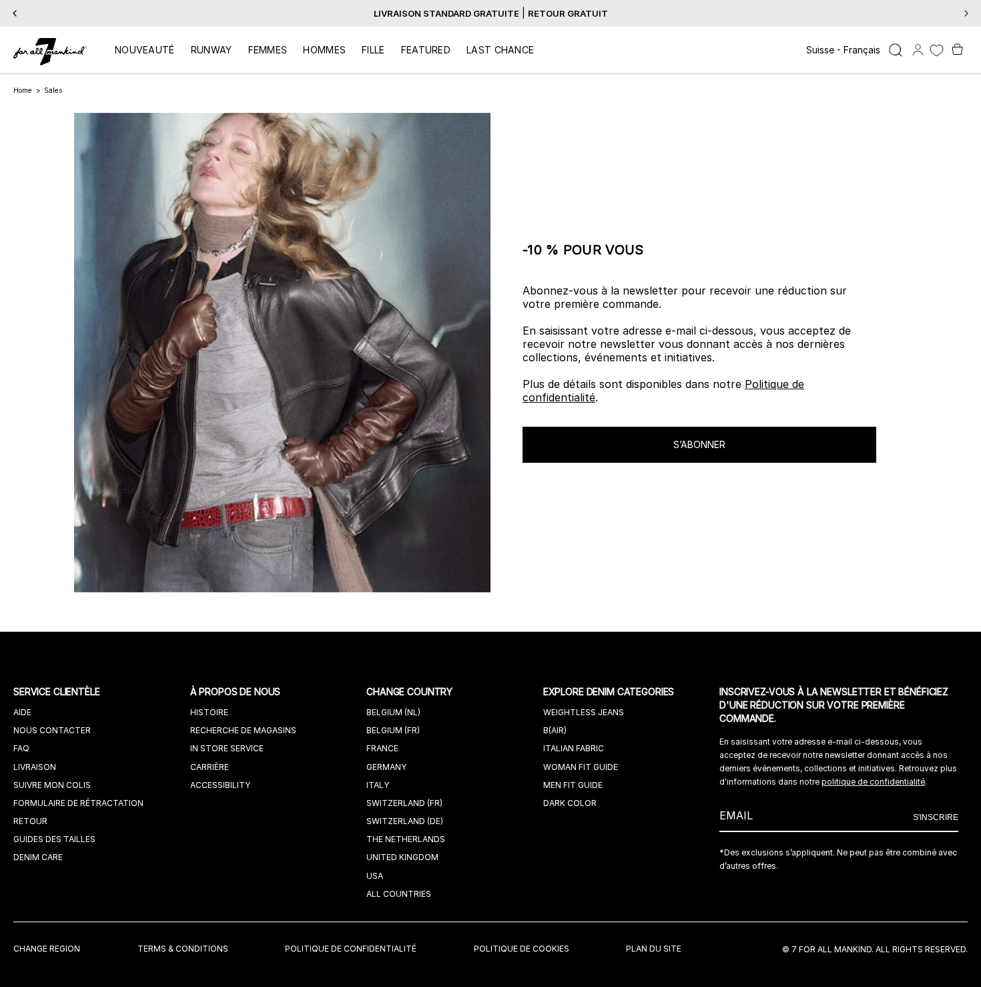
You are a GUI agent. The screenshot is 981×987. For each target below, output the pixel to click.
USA (374, 876)
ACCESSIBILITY (220, 785)
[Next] (966, 13)
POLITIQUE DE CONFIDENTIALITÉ (350, 949)
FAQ (21, 748)
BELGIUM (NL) (393, 712)
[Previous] (14, 13)
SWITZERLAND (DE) (404, 821)
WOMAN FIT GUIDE (580, 767)
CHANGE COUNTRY (410, 691)
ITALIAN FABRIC (573, 748)
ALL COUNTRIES (398, 894)
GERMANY (386, 767)
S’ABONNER (699, 444)
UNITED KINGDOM (402, 857)
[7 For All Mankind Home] (50, 52)
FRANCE (382, 748)
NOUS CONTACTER (52, 730)
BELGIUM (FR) (393, 730)
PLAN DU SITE (653, 949)
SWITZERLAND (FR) (404, 803)
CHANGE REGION (46, 949)
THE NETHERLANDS (405, 839)
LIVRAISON (34, 767)
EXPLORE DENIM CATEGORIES (610, 691)
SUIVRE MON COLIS (52, 785)
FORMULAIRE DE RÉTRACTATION (78, 803)
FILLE (373, 49)
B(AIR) (555, 730)
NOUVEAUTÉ (145, 49)
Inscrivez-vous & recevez (463, 13)
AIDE (22, 712)
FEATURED (425, 49)
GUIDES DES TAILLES (54, 839)
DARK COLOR (570, 803)
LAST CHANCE (500, 49)
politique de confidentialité (873, 782)
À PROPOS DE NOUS (237, 691)
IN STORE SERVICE (227, 748)
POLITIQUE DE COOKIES (521, 949)
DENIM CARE (38, 857)
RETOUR (30, 821)
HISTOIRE (209, 712)
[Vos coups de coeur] (936, 50)
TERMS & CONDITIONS (182, 949)
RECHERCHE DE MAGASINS (243, 730)
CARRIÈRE (209, 767)
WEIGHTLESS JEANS (583, 712)
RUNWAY (211, 49)
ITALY (377, 785)
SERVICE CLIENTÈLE (57, 691)
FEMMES (268, 49)
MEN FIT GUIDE (573, 785)
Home (22, 90)
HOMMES (324, 49)
